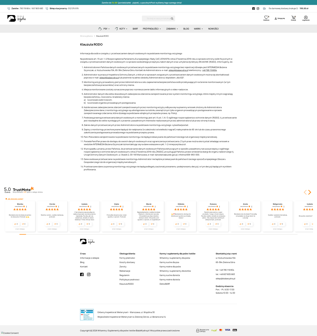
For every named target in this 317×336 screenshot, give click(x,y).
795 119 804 (25, 8)
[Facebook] (253, 8)
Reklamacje (124, 271)
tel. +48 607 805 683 (225, 274)
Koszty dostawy (127, 262)
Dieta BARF (165, 284)
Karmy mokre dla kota (170, 279)
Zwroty (122, 266)
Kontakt (84, 266)
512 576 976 (73, 8)
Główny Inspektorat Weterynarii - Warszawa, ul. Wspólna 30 (126, 312)
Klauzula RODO (126, 284)
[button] (305, 192)
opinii (33, 192)
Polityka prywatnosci (129, 279)
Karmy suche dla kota (170, 275)
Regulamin (124, 275)
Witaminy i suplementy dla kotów (175, 271)
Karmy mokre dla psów (170, 266)
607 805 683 (37, 8)
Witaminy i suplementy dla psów (175, 258)
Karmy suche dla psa (169, 262)
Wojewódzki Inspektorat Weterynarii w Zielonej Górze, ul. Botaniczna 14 (131, 317)
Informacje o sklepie (89, 258)
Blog (82, 262)
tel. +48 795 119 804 (225, 270)
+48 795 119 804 (209, 70)
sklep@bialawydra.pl (178, 70)
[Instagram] (258, 8)
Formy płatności (127, 258)
